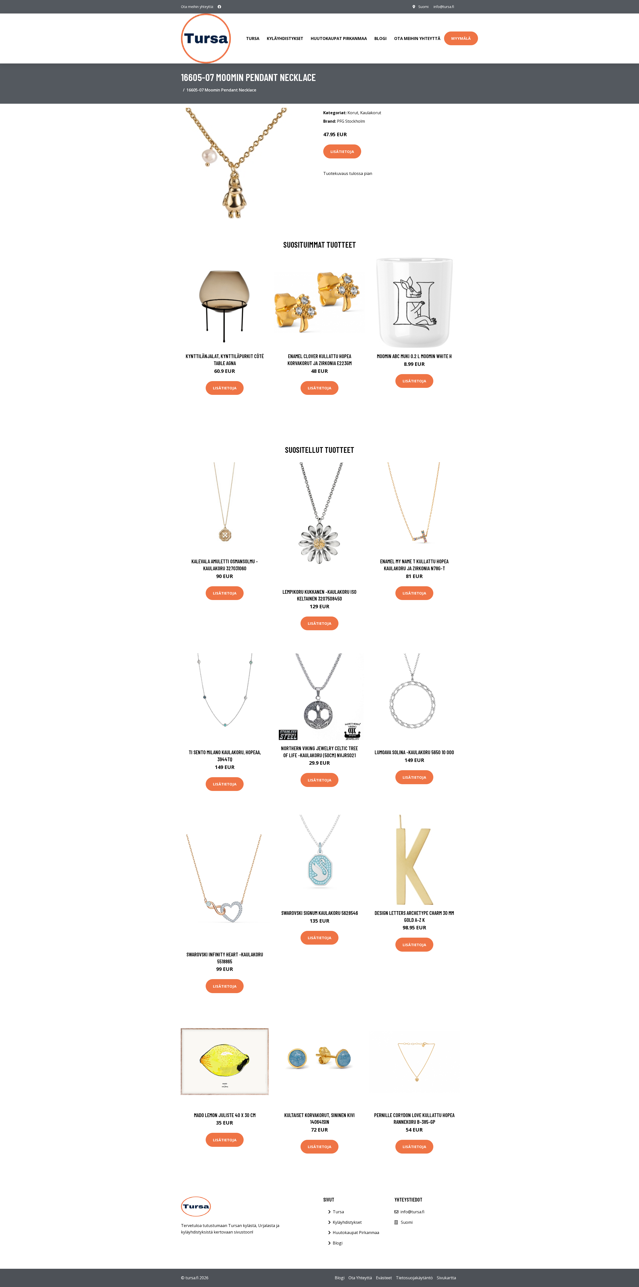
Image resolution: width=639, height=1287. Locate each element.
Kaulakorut (370, 112)
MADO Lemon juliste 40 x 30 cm (225, 1115)
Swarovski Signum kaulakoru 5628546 (319, 913)
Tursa (252, 38)
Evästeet (384, 1278)
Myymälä (461, 38)
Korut (352, 112)
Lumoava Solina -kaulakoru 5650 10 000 (414, 752)
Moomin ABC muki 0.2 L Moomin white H (414, 356)
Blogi (380, 38)
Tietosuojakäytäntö (414, 1278)
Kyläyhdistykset (285, 38)
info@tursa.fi (444, 6)
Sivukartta (446, 1278)
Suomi (423, 6)
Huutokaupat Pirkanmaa (339, 38)
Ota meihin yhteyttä (417, 38)
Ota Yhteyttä (360, 1278)
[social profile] (219, 6)
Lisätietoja (342, 151)
